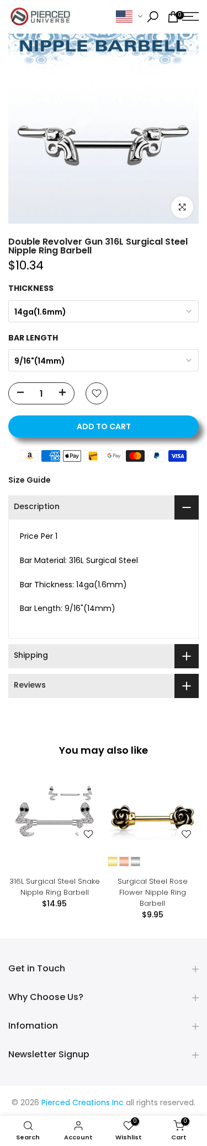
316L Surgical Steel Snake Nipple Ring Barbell (54, 887)
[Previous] (16, 821)
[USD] (129, 16)
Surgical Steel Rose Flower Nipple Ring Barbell (153, 892)
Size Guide (29, 479)
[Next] (190, 821)
